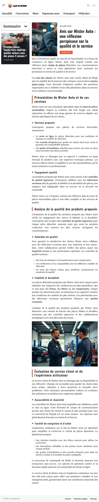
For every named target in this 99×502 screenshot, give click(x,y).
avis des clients (44, 78)
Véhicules (9, 42)
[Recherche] (88, 5)
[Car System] (17, 5)
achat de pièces (57, 65)
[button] (25, 26)
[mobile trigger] (4, 5)
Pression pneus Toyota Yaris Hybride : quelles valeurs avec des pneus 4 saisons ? (15, 51)
